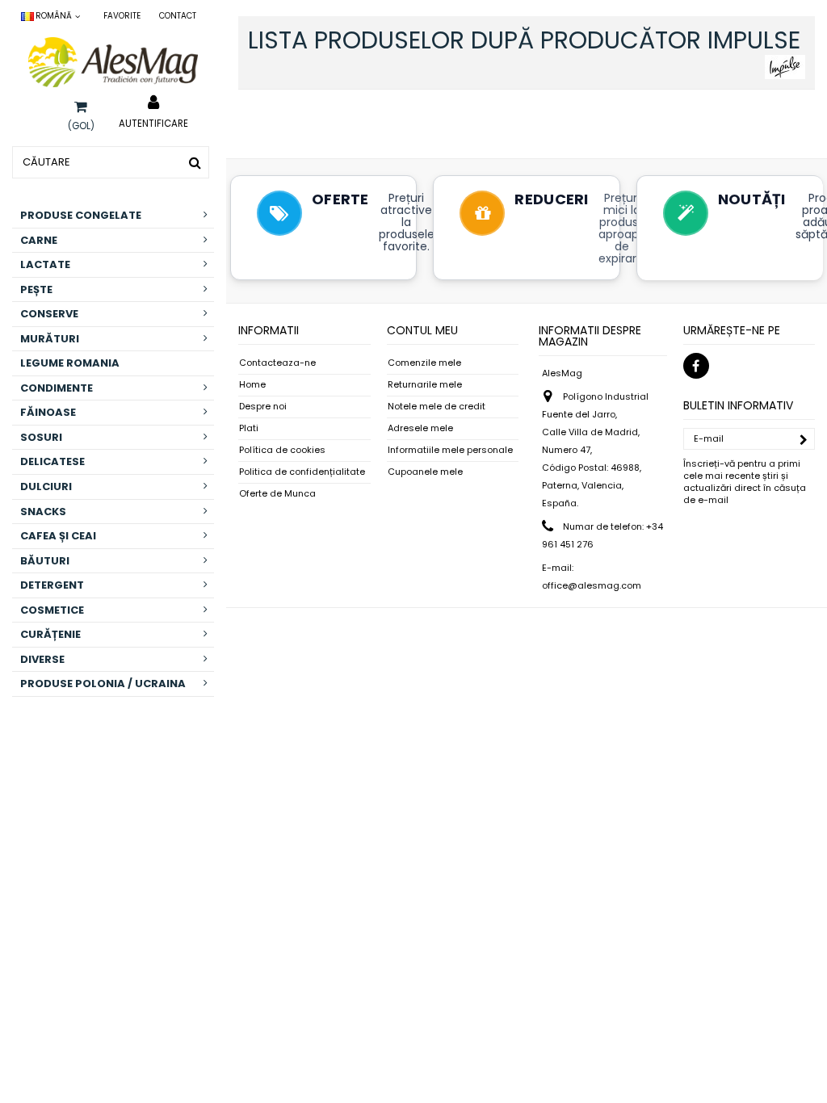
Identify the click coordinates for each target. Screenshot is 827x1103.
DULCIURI (46, 486)
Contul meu (422, 330)
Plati (248, 428)
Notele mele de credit (436, 407)
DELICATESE (52, 461)
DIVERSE (42, 659)
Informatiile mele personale (450, 450)
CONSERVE (49, 313)
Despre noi (263, 407)
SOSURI (41, 437)
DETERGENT (52, 585)
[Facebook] (696, 366)
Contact (177, 16)
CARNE (38, 240)
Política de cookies (282, 450)
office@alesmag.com (591, 585)
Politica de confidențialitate (302, 472)
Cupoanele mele (425, 472)
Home (252, 385)
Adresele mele (420, 428)
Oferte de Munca (277, 494)
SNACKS (43, 511)
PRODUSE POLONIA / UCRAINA (103, 683)
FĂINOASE (48, 412)
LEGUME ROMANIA (70, 363)
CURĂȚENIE (50, 634)
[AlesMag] (113, 62)
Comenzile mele (424, 363)
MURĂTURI (49, 338)
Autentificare (153, 122)
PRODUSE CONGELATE (80, 215)
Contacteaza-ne (277, 363)
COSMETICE (52, 610)
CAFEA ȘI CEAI (58, 535)
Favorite (122, 16)
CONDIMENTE (56, 388)
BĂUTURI (44, 560)
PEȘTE (36, 289)
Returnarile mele (425, 385)
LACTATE (45, 264)
